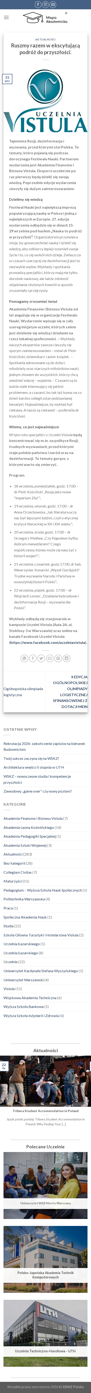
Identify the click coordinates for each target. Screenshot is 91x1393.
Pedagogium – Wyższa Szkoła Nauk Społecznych (43, 890)
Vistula (9, 988)
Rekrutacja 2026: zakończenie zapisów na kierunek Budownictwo (44, 746)
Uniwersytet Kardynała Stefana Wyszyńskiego (41, 970)
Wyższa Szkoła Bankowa (24, 1006)
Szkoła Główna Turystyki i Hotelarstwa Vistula (41, 935)
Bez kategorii (14, 863)
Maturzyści (13, 881)
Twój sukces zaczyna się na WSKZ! (31, 758)
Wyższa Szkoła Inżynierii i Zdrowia (31, 1015)
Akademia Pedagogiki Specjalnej (30, 836)
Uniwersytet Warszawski (24, 980)
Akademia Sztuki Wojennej (25, 845)
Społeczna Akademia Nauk (25, 917)
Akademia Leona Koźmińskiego (29, 827)
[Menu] (6, 17)
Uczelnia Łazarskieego (22, 944)
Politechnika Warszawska (24, 899)
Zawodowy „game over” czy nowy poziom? (38, 791)
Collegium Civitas (18, 872)
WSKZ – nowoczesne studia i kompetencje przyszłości (37, 779)
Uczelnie (11, 961)
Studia (9, 926)
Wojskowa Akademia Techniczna (30, 997)
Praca (8, 908)
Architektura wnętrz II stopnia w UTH (34, 767)
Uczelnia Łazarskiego (21, 953)
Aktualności (13, 854)
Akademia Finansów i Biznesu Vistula (33, 818)
